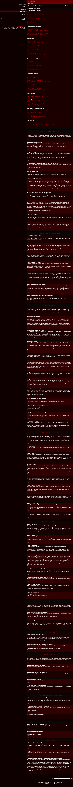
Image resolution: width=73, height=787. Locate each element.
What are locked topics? (32, 69)
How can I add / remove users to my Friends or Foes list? (38, 96)
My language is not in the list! (33, 32)
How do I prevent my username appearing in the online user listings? (41, 15)
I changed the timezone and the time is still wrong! (37, 30)
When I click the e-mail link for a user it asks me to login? (38, 36)
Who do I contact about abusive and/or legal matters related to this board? (43, 124)
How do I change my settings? (33, 28)
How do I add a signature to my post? (35, 42)
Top (28, 139)
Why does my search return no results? (35, 101)
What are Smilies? (30, 62)
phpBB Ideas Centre (41, 753)
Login (23, 18)
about (23, 13)
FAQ (24, 21)
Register (23, 19)
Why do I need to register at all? (33, 13)
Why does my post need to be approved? (36, 54)
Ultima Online (12, 27)
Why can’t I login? (30, 11)
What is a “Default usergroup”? (33, 83)
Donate (70, 1)
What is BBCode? (30, 60)
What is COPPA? (30, 21)
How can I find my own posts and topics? (35, 105)
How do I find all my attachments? (34, 117)
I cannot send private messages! (34, 88)
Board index (30, 3)
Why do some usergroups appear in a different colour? (38, 81)
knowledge (22, 8)
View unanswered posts (32, 5)
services (22, 6)
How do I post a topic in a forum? (34, 40)
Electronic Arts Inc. (16, 28)
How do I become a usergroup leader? (35, 80)
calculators (21, 4)
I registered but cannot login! (33, 18)
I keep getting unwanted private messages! (36, 89)
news (23, 3)
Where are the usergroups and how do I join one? (37, 79)
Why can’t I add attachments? (33, 49)
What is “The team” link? (32, 84)
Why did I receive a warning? (33, 50)
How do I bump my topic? (32, 56)
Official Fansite (8, 27)
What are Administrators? (32, 74)
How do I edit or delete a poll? (33, 46)
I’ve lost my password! (31, 17)
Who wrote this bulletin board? (33, 121)
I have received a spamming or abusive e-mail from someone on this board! (43, 91)
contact (22, 14)
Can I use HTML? (30, 61)
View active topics (40, 5)
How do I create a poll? (32, 44)
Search (23, 23)
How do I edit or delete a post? (33, 41)
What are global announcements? (34, 65)
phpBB (44, 782)
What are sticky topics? (32, 68)
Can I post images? (31, 64)
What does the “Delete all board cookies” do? (36, 24)
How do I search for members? (33, 104)
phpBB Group (62, 744)
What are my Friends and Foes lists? (34, 95)
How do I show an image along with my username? (37, 33)
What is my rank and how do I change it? (35, 34)
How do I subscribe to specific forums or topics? (37, 111)
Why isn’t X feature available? (33, 123)
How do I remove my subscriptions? (34, 112)
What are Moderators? (32, 76)
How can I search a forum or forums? (35, 100)
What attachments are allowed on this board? (37, 116)
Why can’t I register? (31, 22)
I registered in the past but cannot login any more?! (38, 19)
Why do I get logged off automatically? (35, 14)
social (23, 9)
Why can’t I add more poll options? (34, 45)
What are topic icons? (31, 70)
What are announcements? (33, 66)
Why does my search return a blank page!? (36, 103)
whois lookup (30, 762)
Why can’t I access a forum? (33, 48)
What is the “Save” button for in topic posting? (36, 53)
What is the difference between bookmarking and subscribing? (40, 109)
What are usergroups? (31, 77)
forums (22, 11)
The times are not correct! (32, 29)
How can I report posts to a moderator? (35, 52)
